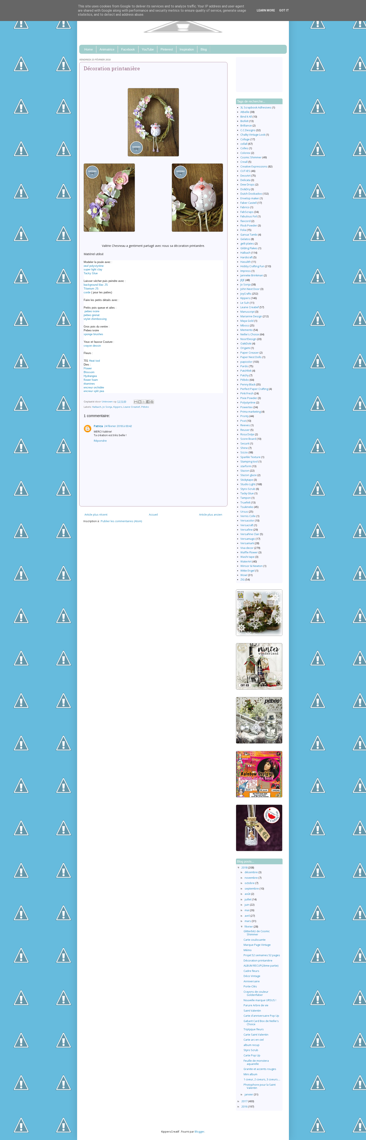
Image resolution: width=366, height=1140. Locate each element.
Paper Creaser (249, 352)
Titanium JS (91, 288)
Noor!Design (248, 339)
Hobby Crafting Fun (252, 266)
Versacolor (247, 520)
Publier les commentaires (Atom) (121, 521)
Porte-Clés (250, 986)
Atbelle (244, 112)
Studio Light (247, 484)
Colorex (245, 153)
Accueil (153, 514)
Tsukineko (246, 507)
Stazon (244, 470)
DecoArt (245, 175)
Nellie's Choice (249, 334)
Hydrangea (90, 376)
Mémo (248, 950)
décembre (251, 872)
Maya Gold (247, 321)
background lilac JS (96, 284)
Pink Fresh (247, 393)
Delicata (245, 180)
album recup (251, 1045)
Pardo (244, 366)
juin (247, 905)
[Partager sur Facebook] (148, 402)
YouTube (148, 49)
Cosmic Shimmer (251, 157)
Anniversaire (252, 981)
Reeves (245, 425)
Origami (245, 348)
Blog (204, 49)
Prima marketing (250, 411)
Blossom (89, 372)
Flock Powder (248, 225)
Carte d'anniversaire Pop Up (261, 1016)
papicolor (246, 362)
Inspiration (187, 49)
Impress (245, 271)
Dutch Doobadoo (251, 193)
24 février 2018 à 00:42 (118, 426)
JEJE (242, 280)
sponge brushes (93, 334)
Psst (243, 421)
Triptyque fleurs (254, 1029)
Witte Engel (247, 570)
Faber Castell (248, 203)
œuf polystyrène (94, 265)
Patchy (244, 375)
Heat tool (94, 360)
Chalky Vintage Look (252, 134)
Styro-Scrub (247, 489)
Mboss (244, 325)
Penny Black (247, 384)
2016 (244, 1106)
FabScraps (247, 212)
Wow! (243, 575)
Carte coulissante (255, 940)
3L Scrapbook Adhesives (255, 107)
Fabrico (245, 207)
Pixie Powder (248, 398)
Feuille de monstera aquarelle (256, 1062)
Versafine (246, 529)
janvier (249, 1094)
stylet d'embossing (95, 318)
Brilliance (246, 125)
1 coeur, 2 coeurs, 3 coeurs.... (262, 1079)
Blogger (199, 1131)
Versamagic (247, 539)
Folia (243, 230)
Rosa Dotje (247, 434)
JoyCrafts (245, 293)
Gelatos (245, 239)
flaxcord (245, 221)
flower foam (91, 379)
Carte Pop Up (252, 1055)
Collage (245, 139)
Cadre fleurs (251, 971)
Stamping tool (249, 461)
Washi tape (247, 557)
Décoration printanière (258, 960)
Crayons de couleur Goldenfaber (256, 993)
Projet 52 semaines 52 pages (262, 955)
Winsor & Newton (251, 566)
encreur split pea (94, 391)
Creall (244, 162)
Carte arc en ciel (254, 1040)
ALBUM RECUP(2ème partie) (261, 965)
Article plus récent (96, 514)
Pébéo (145, 406)
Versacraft (246, 525)
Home (88, 49)
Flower (88, 368)
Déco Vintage (252, 976)
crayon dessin (92, 345)
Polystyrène (247, 402)
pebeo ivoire (91, 311)
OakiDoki (245, 343)
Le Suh (244, 303)
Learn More (266, 10)
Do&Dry (245, 189)
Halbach (96, 406)
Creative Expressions (253, 166)
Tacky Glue (91, 273)
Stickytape (246, 480)
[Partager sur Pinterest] (152, 402)
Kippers (117, 406)
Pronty (244, 416)
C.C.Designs (247, 130)
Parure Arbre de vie (256, 1005)
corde (87, 292)
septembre (252, 888)
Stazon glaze (248, 475)
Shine (244, 448)
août (248, 894)
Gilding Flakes (249, 248)
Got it (284, 10)
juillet (248, 899)
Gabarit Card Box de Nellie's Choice (261, 1022)
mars (248, 921)
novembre (251, 878)
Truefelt (245, 502)
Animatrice (107, 49)
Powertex (246, 407)
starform (245, 466)
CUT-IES (245, 171)
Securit (244, 443)
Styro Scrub (251, 1050)
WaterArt (246, 561)
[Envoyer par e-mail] (136, 402)
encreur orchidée (94, 387)
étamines (89, 383)
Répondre (100, 441)
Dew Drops (247, 184)
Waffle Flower (249, 552)
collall (243, 144)
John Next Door (250, 289)
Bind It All (246, 116)
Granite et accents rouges (260, 1069)
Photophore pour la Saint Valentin (260, 1086)
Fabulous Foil (248, 216)
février (249, 926)
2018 (244, 867)
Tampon (245, 498)
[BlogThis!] (140, 402)
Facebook (128, 49)
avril (247, 916)
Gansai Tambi (248, 234)
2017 (244, 1101)
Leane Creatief (131, 406)
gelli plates (247, 243)
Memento (246, 330)
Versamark (247, 543)
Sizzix (244, 452)
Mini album (250, 1074)
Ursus (244, 511)
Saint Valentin (252, 1010)
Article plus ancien (210, 514)
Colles (244, 148)
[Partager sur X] (144, 402)
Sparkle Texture (250, 457)
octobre (250, 883)
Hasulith (245, 262)
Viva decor (247, 548)
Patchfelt (245, 371)
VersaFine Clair (249, 534)
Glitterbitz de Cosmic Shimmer (257, 932)
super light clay (93, 269)
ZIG (242, 579)
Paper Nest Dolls (251, 357)
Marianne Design (251, 316)
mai (247, 910)
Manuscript (247, 311)
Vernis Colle (248, 516)
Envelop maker (249, 198)
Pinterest (167, 49)
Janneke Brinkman (251, 275)
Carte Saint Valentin (256, 1034)
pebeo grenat (92, 315)
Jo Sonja (107, 406)
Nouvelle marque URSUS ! (260, 1000)
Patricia (98, 426)
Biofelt (244, 121)
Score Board (248, 439)
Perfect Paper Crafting (254, 389)
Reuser (245, 430)
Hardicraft (246, 257)
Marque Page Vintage (257, 945)
